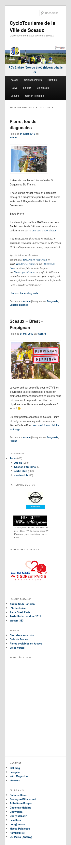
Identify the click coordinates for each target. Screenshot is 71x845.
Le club (27, 87)
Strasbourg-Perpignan (35, 259)
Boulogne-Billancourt (23, 799)
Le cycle (15, 772)
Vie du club (43, 87)
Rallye (14, 87)
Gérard (42, 333)
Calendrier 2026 (33, 79)
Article (27, 301)
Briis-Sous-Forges (21, 803)
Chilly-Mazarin (18, 816)
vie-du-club (21, 475)
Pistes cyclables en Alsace (26, 643)
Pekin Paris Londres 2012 (25, 616)
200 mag (15, 768)
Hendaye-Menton (25, 263)
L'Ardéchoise (18, 608)
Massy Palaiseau (20, 828)
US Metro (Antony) (21, 837)
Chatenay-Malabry (20, 807)
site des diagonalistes (44, 230)
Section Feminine (25, 467)
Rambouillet (17, 832)
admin (13, 137)
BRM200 (52, 79)
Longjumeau (17, 824)
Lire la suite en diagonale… (25, 293)
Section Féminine (34, 95)
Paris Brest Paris (20, 612)
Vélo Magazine (19, 776)
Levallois (15, 820)
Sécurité (15, 95)
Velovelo (15, 780)
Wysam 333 (16, 620)
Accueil (15, 79)
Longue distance (19, 304)
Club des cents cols (22, 635)
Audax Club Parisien (22, 604)
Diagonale (52, 301)
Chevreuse (16, 811)
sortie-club (20, 471)
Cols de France (19, 639)
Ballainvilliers (18, 795)
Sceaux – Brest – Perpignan (26, 324)
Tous (13, 458)
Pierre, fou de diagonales (23, 124)
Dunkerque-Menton (24, 272)
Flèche (13, 441)
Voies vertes (17, 647)
